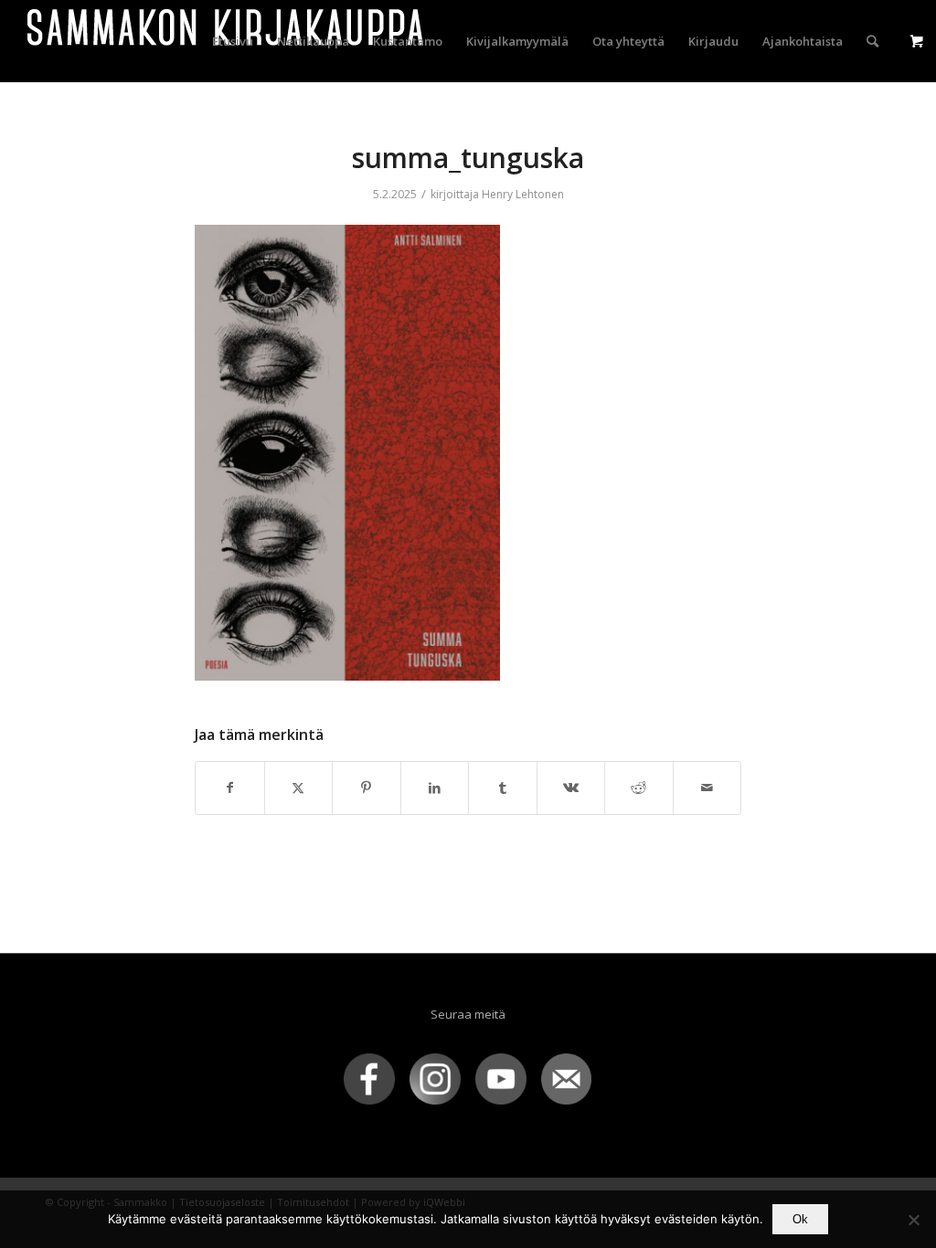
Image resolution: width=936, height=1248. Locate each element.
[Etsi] (872, 41)
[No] (913, 1220)
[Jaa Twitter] (299, 787)
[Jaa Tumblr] (503, 787)
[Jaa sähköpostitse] (707, 787)
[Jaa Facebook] (230, 787)
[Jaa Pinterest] (366, 787)
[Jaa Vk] (571, 787)
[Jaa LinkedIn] (435, 787)
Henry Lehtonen (523, 194)
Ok (800, 1219)
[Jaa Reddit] (639, 787)
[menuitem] (232, 41)
